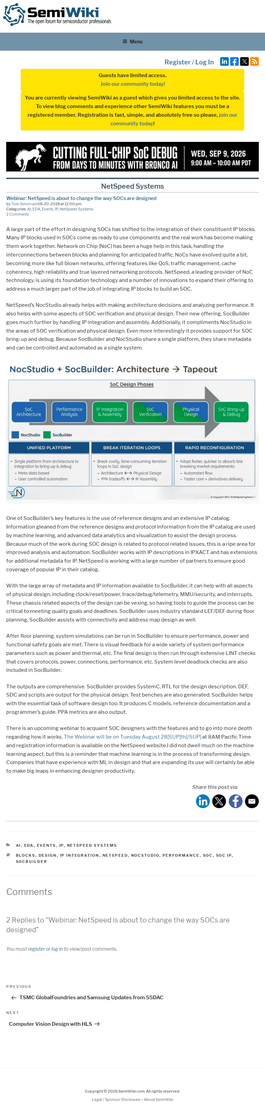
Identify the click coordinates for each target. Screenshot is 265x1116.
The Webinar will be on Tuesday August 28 (115, 737)
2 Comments (17, 214)
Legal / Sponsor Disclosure (116, 1099)
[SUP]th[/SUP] (184, 737)
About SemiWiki (158, 1099)
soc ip (224, 855)
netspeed (115, 855)
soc (208, 855)
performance (181, 855)
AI (29, 209)
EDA (36, 209)
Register (177, 62)
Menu (136, 41)
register (36, 949)
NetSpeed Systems (77, 209)
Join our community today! (132, 84)
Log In (204, 62)
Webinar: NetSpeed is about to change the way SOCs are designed (81, 198)
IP (56, 209)
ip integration (79, 855)
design (48, 855)
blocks (26, 855)
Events (47, 209)
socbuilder (32, 861)
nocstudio (145, 855)
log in (57, 949)
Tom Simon (21, 203)
